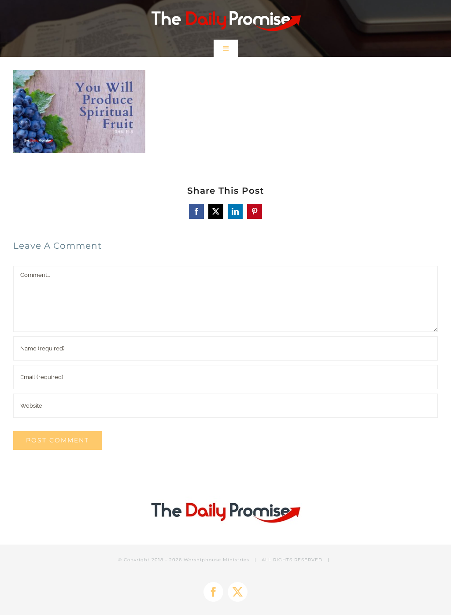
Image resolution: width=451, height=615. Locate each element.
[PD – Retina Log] (226, 8)
